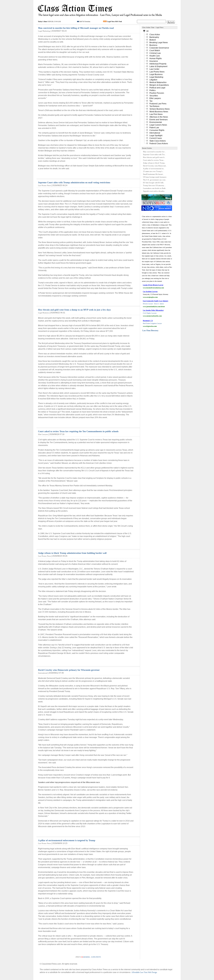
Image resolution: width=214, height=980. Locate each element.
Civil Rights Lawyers (153, 313)
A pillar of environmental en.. (153, 168)
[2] (84, 957)
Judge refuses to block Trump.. (154, 163)
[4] (87, 957)
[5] (89, 957)
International (42, 673)
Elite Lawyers (43, 434)
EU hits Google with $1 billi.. (153, 183)
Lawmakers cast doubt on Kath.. (154, 188)
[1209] (93, 957)
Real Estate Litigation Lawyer (152, 323)
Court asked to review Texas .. (154, 160)
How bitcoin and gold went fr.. (154, 157)
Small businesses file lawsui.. (153, 174)
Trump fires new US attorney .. (154, 185)
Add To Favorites (84, 21)
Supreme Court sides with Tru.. (154, 154)
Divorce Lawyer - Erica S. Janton (155, 303)
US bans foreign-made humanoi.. (155, 177)
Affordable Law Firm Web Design (144, 972)
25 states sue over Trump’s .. (153, 171)
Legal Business (43, 313)
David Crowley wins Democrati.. (155, 166)
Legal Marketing (44, 31)
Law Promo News (44, 185)
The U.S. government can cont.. (154, 180)
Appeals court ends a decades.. (154, 191)
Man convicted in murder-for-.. (154, 152)
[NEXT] (98, 957)
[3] (85, 957)
